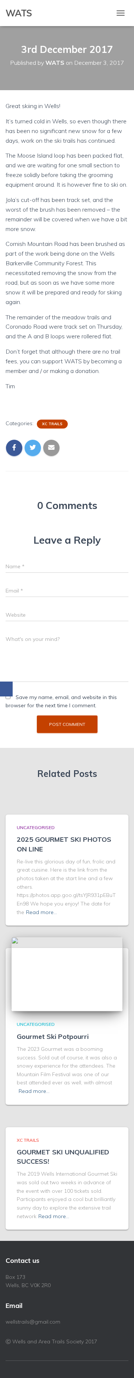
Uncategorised (36, 827)
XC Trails (52, 423)
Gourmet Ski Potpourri (53, 1036)
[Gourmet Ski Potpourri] (67, 973)
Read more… (41, 912)
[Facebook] (6, 689)
